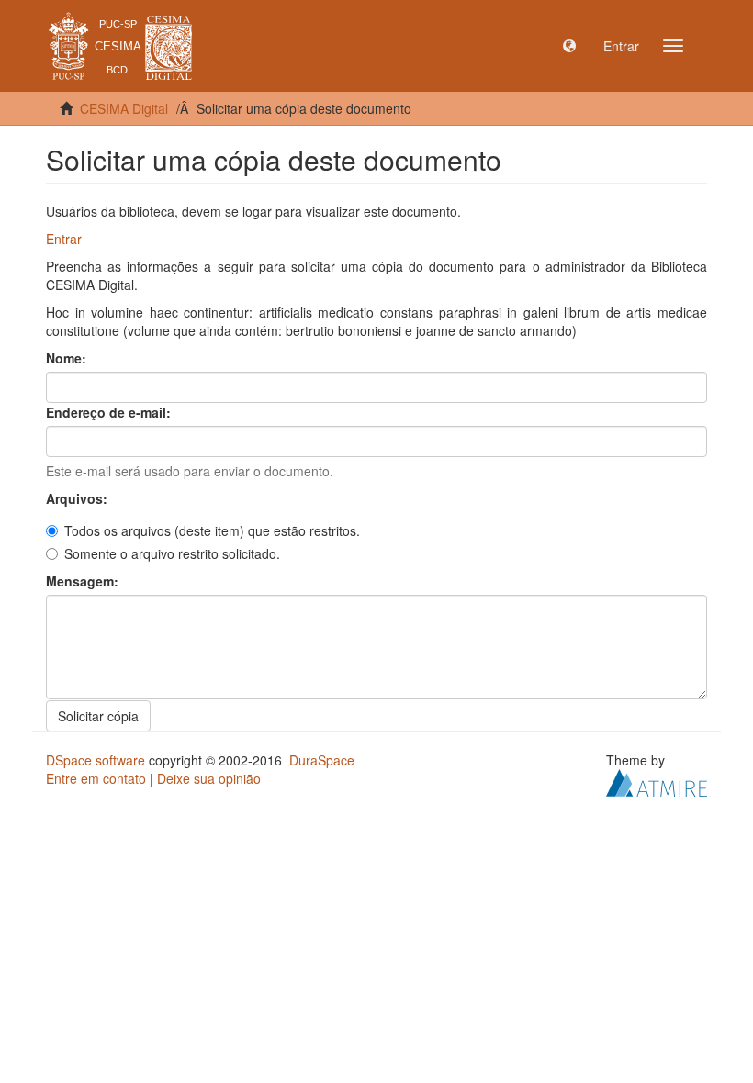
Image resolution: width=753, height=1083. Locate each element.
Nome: (68, 358)
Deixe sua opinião (209, 778)
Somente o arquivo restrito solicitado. (172, 553)
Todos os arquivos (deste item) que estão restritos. (212, 530)
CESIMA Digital (124, 108)
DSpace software (95, 760)
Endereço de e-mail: (110, 412)
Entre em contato (96, 778)
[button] (569, 46)
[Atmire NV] (656, 781)
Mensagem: (84, 581)
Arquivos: (78, 498)
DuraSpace (321, 760)
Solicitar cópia (98, 716)
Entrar (64, 238)
